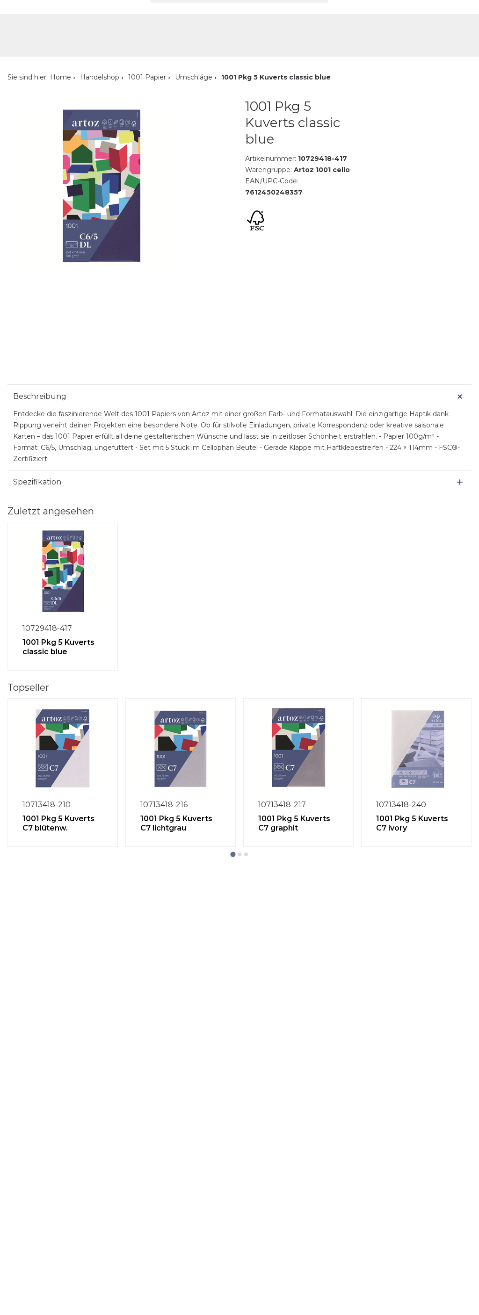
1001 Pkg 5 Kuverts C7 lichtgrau (176, 823)
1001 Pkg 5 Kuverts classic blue (58, 647)
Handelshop (99, 77)
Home (60, 77)
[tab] (232, 854)
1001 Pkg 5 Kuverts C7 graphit (294, 823)
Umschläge (193, 77)
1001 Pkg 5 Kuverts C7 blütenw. (58, 823)
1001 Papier (147, 77)
